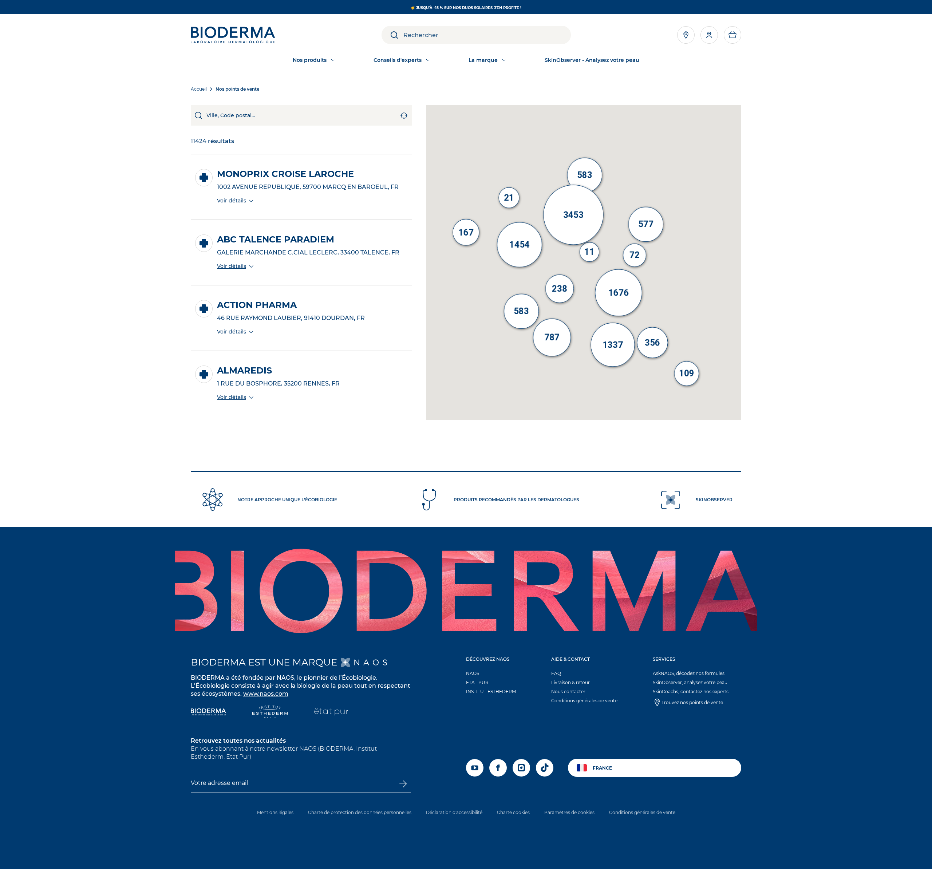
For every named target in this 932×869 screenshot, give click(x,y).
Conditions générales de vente (584, 700)
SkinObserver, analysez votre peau (690, 682)
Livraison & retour (570, 682)
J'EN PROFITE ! (507, 7)
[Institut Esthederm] (270, 713)
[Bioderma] (208, 713)
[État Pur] (331, 713)
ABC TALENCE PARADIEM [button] (275, 239)
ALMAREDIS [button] (244, 371)
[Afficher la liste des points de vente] (686, 35)
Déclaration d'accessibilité (454, 812)
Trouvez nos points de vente (692, 702)
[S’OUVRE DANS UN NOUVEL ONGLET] (364, 662)
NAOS (472, 673)
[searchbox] (487, 35)
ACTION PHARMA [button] (257, 305)
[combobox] (301, 115)
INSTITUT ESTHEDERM (491, 691)
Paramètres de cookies (569, 812)
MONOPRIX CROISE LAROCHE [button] (285, 174)
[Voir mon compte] (709, 35)
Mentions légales (275, 812)
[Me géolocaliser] (404, 115)
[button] (732, 35)
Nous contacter (568, 691)
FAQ (556, 673)
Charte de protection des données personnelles (359, 812)
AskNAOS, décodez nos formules (688, 673)
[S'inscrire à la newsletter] (403, 784)
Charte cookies (513, 812)
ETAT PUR (477, 682)
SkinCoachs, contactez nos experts (690, 691)
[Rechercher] (198, 115)
